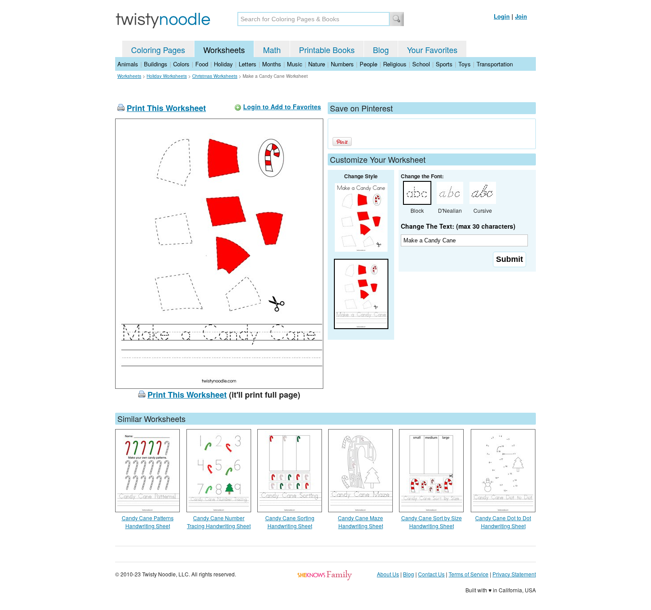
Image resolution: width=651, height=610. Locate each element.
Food (201, 64)
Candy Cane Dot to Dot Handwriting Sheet (503, 521)
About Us (388, 574)
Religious (395, 64)
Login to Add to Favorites (282, 106)
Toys (464, 64)
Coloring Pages (158, 49)
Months (271, 64)
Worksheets (224, 49)
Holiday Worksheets (167, 76)
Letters (247, 64)
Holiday (223, 64)
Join (521, 16)
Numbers (342, 64)
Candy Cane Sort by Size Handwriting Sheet (431, 521)
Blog (381, 49)
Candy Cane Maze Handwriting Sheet (360, 521)
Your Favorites (432, 49)
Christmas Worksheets (214, 76)
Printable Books (327, 49)
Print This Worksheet (166, 108)
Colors (181, 64)
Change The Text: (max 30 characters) (458, 226)
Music (294, 64)
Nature (316, 64)
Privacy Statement (514, 574)
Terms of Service (468, 574)
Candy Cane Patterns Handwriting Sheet (148, 521)
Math (272, 49)
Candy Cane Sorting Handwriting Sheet (289, 521)
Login (502, 16)
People (368, 64)
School (421, 64)
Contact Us (431, 574)
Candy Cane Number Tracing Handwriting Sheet (219, 521)
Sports (444, 64)
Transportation (495, 64)
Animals (127, 64)
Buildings (155, 64)
